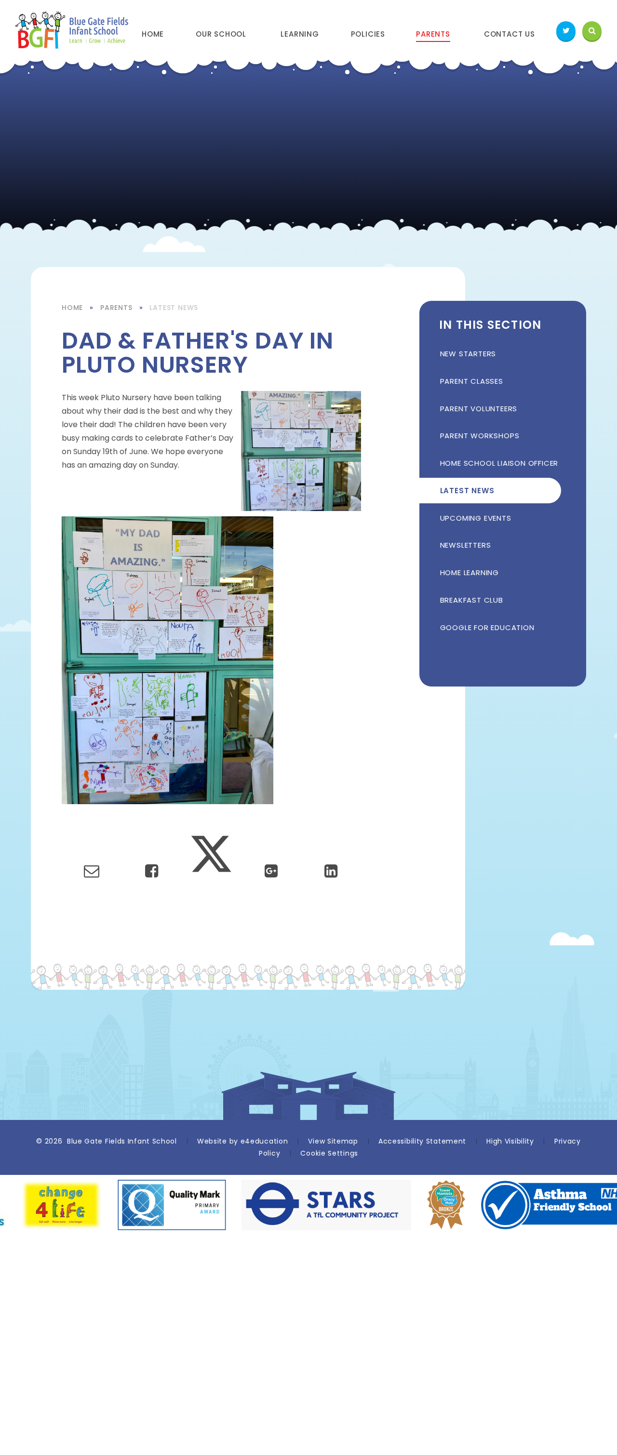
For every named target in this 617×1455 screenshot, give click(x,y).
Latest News (173, 307)
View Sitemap (333, 1141)
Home (72, 307)
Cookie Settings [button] (329, 1153)
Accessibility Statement (422, 1141)
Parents (116, 307)
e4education (264, 1141)
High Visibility (510, 1141)
